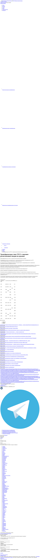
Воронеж (14, 369)
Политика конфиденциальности (5, 533)
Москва (23, 375)
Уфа (6, 369)
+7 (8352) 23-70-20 (3, 1)
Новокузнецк (19, 371)
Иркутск (3, 468)
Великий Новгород (5, 456)
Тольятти (28, 369)
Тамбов (17, 374)
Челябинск (4, 524)
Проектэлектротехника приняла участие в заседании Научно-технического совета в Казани (15, 336)
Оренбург (15, 371)
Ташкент (21, 370)
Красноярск (9, 369)
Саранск (3, 371)
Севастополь (30, 372)
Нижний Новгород (5, 488)
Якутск (14, 374)
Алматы (10, 370)
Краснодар (4, 369)
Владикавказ (11, 374)
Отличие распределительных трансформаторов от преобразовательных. (12, 356)
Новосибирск (4, 492)
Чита (11, 373)
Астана (15, 370)
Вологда (3, 461)
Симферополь (14, 373)
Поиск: (1, 442)
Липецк (4, 372)
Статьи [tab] (4, 323)
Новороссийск (32, 374)
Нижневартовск (27, 374)
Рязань (25, 371)
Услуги (3, 6)
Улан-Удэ (10, 372)
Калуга (7, 373)
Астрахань (28, 371)
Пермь (12, 369)
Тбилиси (35, 370)
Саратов (21, 369)
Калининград (4, 471)
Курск (8, 372)
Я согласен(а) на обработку (10, 549)
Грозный (19, 374)
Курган (8, 374)
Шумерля (3, 527)
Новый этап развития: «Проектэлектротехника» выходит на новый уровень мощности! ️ (15, 330)
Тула (6, 372)
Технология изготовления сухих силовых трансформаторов (10, 365)
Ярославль (9, 371)
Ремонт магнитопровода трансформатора (7, 367)
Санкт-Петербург (5, 503)
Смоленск (6, 371)
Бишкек (38, 370)
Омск (3, 493)
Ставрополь (14, 372)
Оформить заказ (3, 555)
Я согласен (2, 558)
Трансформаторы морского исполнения (9, 431)
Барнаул (31, 369)
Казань (3, 470)
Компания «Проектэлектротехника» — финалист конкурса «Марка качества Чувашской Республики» (17, 344)
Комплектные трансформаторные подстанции (10, 432)
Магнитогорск (18, 372)
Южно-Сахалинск (7, 375)
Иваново (23, 372)
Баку (33, 370)
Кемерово (22, 371)
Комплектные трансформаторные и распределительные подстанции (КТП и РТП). (14, 354)
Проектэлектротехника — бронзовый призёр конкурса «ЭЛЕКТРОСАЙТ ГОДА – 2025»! (15, 340)
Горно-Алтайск (4, 463)
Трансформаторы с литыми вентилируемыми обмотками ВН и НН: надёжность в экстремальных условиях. (18, 347)
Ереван (3, 465)
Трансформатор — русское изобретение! (7, 349)
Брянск (26, 372)
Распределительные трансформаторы (8, 430)
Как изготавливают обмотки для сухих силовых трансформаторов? (11, 361)
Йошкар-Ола (4, 469)
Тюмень (25, 369)
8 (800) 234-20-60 (3, 2)
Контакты (4, 10)
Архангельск (4, 448)
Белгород (33, 372)
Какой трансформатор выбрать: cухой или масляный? (9, 363)
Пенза (3, 496)
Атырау (24, 370)
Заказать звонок (3, 3)
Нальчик (17, 375)
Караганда (18, 370)
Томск (12, 371)
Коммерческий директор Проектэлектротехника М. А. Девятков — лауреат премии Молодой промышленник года (19, 324)
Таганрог (14, 375)
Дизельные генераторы (6, 433)
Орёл (23, 369)
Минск (13, 370)
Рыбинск (20, 375)
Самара (3, 502)
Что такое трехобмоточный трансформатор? (7, 360)
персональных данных (14, 549)
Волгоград (18, 369)
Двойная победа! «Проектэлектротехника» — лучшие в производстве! (12, 331)
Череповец (4, 525)
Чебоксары (7, 370)
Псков (5, 370)
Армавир (11, 375)
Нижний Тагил (4, 489)
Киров (3, 474)
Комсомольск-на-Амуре (6, 475)
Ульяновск (4, 521)
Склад (3, 7)
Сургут (9, 373)
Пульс (3, 8)
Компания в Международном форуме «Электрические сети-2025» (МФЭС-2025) (13, 342)
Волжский (5, 374)
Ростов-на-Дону (5, 500)
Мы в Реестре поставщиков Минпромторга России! (9, 326)
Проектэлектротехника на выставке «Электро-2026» (9, 328)
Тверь (21, 372)
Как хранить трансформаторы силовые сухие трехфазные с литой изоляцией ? (13, 358)
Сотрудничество (5, 9)
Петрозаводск (4, 498)
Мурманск (4, 485)
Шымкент (30, 370)
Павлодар (27, 370)
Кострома (22, 374)
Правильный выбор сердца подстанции (7, 351)
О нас (3, 5)
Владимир (4, 373)
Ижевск (37, 369)
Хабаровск (4, 523)
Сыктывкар (4, 511)
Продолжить (4, 554)
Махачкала (34, 369)
